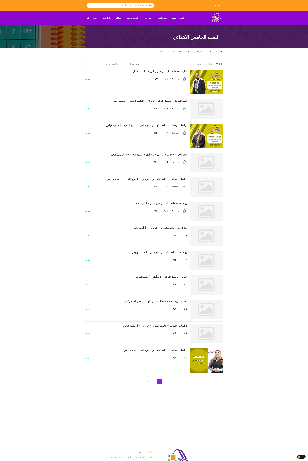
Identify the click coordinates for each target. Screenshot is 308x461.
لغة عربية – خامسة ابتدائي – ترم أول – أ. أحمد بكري (160, 227)
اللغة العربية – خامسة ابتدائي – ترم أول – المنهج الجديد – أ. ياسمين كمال (149, 154)
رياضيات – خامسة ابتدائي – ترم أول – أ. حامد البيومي (159, 252)
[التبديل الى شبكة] (220, 64)
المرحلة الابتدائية (183, 51)
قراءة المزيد (206, 82)
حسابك (118, 18)
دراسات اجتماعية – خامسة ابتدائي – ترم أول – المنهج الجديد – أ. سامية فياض (147, 179)
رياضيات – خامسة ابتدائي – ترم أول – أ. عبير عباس (160, 203)
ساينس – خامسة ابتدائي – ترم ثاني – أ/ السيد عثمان (159, 71)
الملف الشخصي (132, 18)
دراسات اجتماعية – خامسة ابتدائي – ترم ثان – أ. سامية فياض (155, 350)
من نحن (95, 18)
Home (220, 51)
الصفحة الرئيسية (178, 18)
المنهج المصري (197, 51)
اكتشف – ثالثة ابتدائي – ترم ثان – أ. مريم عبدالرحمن (134, 5)
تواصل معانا (107, 18)
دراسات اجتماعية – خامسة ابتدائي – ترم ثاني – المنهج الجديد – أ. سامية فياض (146, 125)
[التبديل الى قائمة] (217, 64)
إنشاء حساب (147, 18)
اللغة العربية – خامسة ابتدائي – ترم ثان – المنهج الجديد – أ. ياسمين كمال (149, 100)
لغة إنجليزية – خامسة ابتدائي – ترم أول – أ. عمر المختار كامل (155, 301)
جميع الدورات (210, 51)
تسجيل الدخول (162, 18)
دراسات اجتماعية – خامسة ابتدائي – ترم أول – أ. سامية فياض (155, 325)
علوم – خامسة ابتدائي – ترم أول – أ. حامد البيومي (161, 276)
